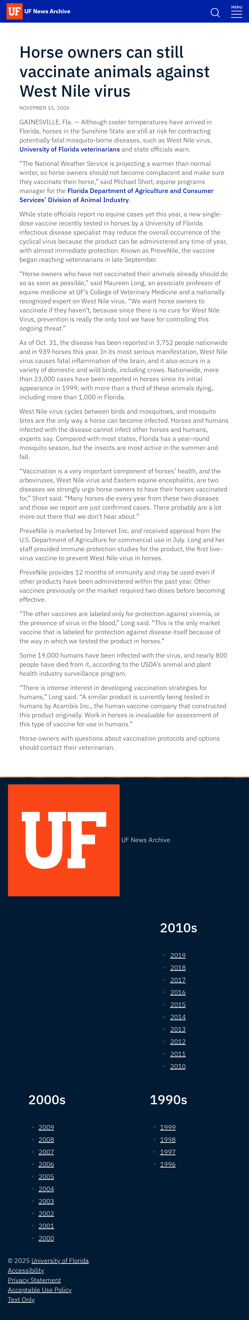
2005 (46, 1176)
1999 (168, 1127)
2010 (178, 1066)
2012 (178, 1041)
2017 (178, 979)
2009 (46, 1127)
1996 (168, 1164)
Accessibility (26, 1270)
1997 (168, 1151)
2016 (178, 992)
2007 (46, 1151)
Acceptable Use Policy (40, 1289)
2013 (178, 1029)
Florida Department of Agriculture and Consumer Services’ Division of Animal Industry (116, 195)
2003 (46, 1201)
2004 (46, 1188)
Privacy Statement (34, 1280)
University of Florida (49, 149)
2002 (46, 1213)
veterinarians (100, 149)
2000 (46, 1238)
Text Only (21, 1299)
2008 (46, 1139)
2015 (178, 1004)
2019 (178, 955)
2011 (178, 1053)
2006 (46, 1164)
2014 (178, 1016)
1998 (168, 1139)
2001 (46, 1225)
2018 (178, 967)
